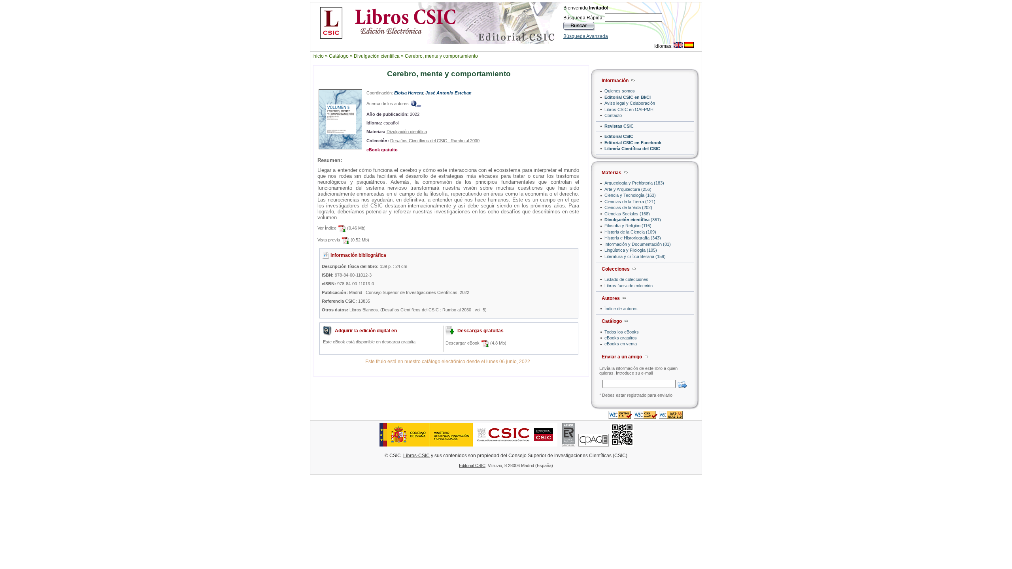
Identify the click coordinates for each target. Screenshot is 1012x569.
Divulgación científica (377, 56)
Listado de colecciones (626, 279)
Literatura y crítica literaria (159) (635, 256)
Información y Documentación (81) (637, 244)
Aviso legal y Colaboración (629, 103)
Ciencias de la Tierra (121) (629, 201)
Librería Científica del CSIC (632, 148)
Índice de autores (621, 308)
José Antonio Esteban (448, 92)
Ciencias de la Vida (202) (628, 207)
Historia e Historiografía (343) (632, 238)
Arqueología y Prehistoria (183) (634, 183)
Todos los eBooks (621, 332)
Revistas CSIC (619, 126)
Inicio (318, 56)
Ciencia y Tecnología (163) (630, 195)
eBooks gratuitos (620, 337)
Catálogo (339, 56)
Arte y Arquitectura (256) (627, 189)
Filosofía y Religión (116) (627, 225)
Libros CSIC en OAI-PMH (628, 109)
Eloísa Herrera (408, 92)
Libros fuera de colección (628, 285)
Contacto (613, 115)
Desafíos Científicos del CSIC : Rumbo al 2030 (435, 140)
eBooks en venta (620, 343)
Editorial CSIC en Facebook (632, 142)
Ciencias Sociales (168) (627, 213)
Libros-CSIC (416, 455)
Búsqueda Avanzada (585, 36)
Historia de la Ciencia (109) (630, 232)
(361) (632, 219)
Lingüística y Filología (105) (630, 250)
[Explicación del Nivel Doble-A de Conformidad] (671, 416)
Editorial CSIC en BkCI (627, 97)
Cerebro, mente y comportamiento (441, 56)
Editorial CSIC (618, 136)
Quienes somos (619, 91)
